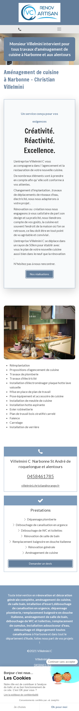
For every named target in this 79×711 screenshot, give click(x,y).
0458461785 (40, 476)
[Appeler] (20, 29)
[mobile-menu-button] (59, 29)
